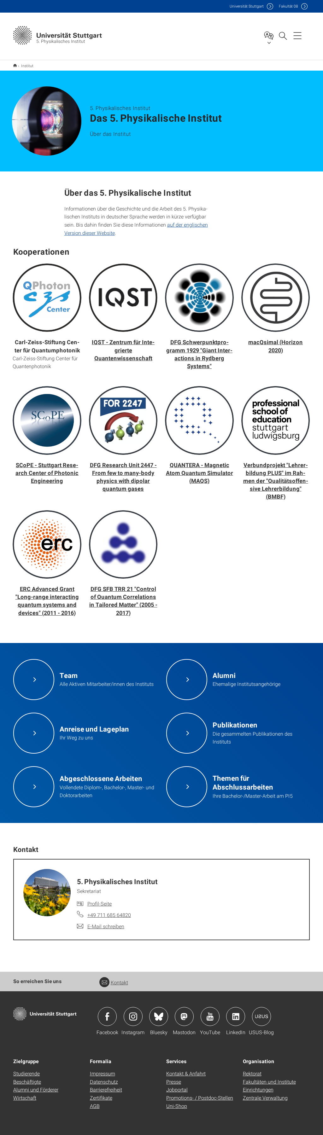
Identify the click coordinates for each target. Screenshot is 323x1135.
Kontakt (119, 982)
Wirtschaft (24, 1097)
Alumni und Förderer (35, 1089)
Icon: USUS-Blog (261, 1016)
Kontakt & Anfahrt (186, 1073)
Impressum (102, 1073)
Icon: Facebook (107, 1016)
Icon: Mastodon (184, 1016)
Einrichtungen (258, 1089)
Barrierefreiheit (106, 1089)
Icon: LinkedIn (235, 1016)
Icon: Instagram (133, 1016)
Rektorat (252, 1073)
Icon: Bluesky (158, 1016)
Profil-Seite (99, 903)
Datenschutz (104, 1081)
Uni (247, 6)
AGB (95, 1106)
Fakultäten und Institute (269, 1081)
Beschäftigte (27, 1081)
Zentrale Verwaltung (265, 1097)
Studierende (26, 1073)
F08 (288, 6)
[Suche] (282, 35)
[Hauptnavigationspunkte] (297, 35)
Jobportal (177, 1089)
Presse (173, 1081)
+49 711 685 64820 (109, 915)
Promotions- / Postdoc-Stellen (199, 1097)
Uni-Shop (176, 1106)
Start (15, 65)
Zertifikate (101, 1097)
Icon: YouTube (210, 1016)
